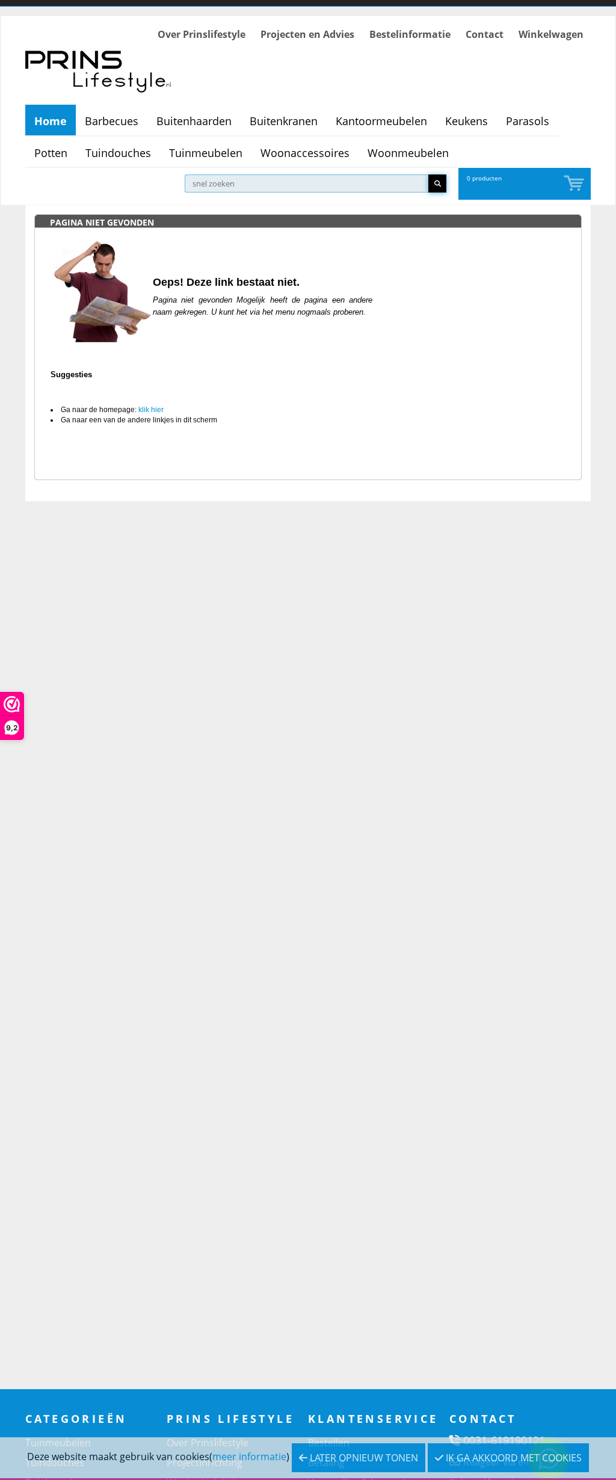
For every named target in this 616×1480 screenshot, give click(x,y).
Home (50, 121)
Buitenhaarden (194, 121)
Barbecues (111, 121)
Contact (485, 34)
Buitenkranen (284, 121)
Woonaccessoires (305, 153)
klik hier (151, 409)
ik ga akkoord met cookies (512, 1457)
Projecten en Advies (307, 34)
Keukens (466, 121)
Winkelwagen (551, 34)
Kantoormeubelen (381, 121)
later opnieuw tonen (362, 1457)
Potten (50, 153)
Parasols (527, 121)
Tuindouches (118, 153)
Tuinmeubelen (205, 153)
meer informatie (249, 1456)
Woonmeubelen (408, 153)
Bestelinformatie (410, 34)
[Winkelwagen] (575, 184)
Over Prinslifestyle (201, 34)
